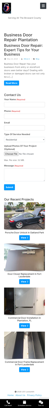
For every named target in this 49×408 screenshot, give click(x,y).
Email (7, 122)
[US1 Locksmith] (17, 8)
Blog (37, 59)
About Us (20, 395)
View (24, 237)
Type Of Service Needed (17, 134)
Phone (12, 111)
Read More (11, 83)
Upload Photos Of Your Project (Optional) (20, 147)
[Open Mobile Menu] (43, 6)
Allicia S (27, 59)
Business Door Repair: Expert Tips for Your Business (23, 50)
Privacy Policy (34, 395)
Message (13, 165)
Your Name (14, 99)
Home (10, 395)
